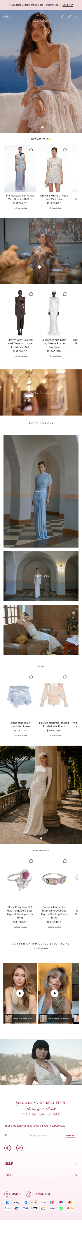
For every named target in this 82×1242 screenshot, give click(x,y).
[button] (7, 16)
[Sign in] (69, 16)
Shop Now (68, 4)
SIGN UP (70, 1135)
